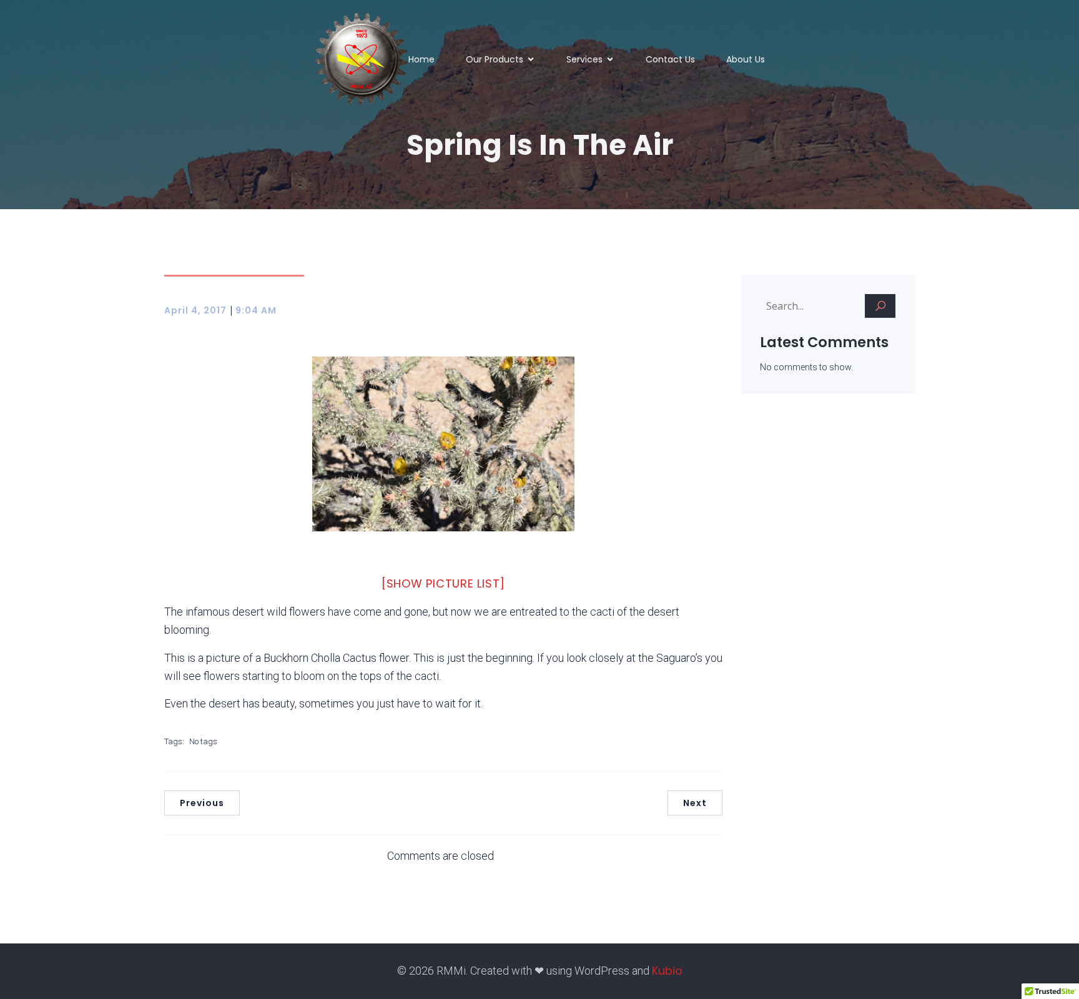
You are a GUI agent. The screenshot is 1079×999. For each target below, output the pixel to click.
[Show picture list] (443, 583)
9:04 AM (256, 310)
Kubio (667, 970)
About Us (745, 59)
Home (421, 59)
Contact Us (670, 59)
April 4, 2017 (195, 310)
